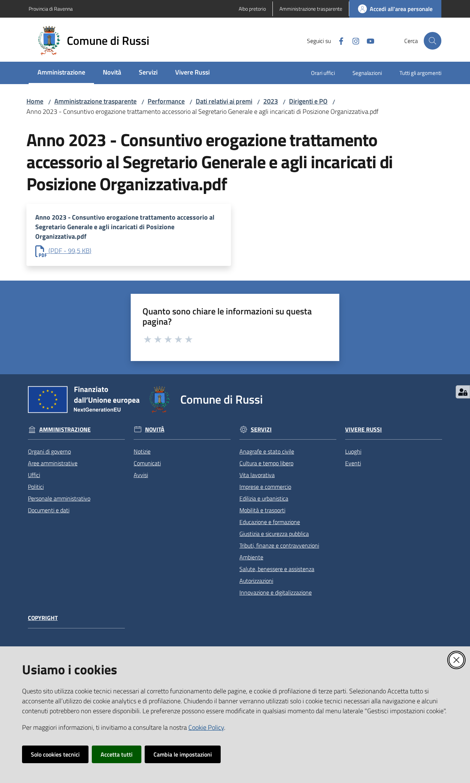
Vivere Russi (363, 429)
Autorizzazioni (256, 580)
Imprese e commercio (265, 486)
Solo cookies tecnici (55, 754)
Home (34, 101)
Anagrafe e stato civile (266, 451)
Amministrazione (65, 429)
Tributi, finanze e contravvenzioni (279, 545)
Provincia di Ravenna (51, 8)
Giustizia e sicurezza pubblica (274, 533)
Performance (166, 101)
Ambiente (251, 557)
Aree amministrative (52, 463)
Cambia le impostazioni (182, 754)
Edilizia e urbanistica (263, 498)
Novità (154, 429)
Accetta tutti (117, 754)
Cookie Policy (206, 727)
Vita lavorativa (257, 474)
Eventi (353, 463)
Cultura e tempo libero (266, 463)
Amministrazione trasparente (95, 101)
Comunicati (147, 463)
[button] (432, 41)
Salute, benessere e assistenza (276, 568)
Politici (36, 486)
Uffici (34, 474)
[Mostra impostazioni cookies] (463, 391)
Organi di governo (49, 451)
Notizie (142, 451)
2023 (270, 101)
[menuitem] (61, 73)
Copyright (43, 618)
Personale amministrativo (59, 498)
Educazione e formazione (269, 521)
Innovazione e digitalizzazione (275, 592)
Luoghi (353, 451)
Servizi (261, 429)
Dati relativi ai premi (224, 101)
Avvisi (141, 474)
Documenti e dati (48, 510)
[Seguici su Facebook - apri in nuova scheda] (338, 40)
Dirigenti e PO (308, 101)
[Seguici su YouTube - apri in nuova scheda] (367, 40)
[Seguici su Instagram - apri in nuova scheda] (353, 40)
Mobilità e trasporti (262, 510)
